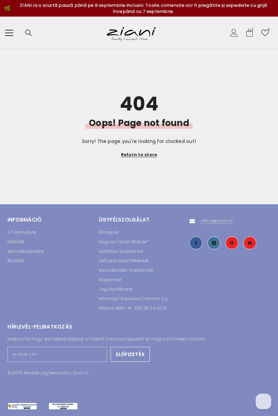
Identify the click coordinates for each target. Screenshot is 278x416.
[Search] (28, 33)
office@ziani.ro (217, 221)
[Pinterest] (231, 242)
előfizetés (130, 354)
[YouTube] (249, 242)
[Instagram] (213, 242)
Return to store (139, 155)
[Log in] (234, 33)
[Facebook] (196, 242)
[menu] (9, 33)
